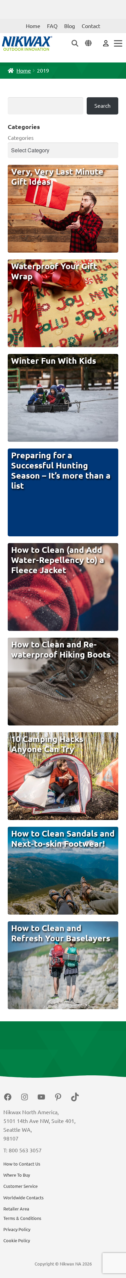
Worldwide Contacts (23, 1197)
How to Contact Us (21, 1163)
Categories (21, 138)
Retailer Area (16, 1208)
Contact (91, 26)
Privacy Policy (16, 1229)
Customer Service (20, 1186)
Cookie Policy (16, 1240)
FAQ (52, 26)
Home (33, 26)
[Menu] (117, 43)
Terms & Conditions (22, 1218)
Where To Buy (16, 1175)
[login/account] (106, 43)
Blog (69, 26)
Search (102, 106)
